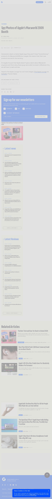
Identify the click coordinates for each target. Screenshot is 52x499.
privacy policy (33, 494)
